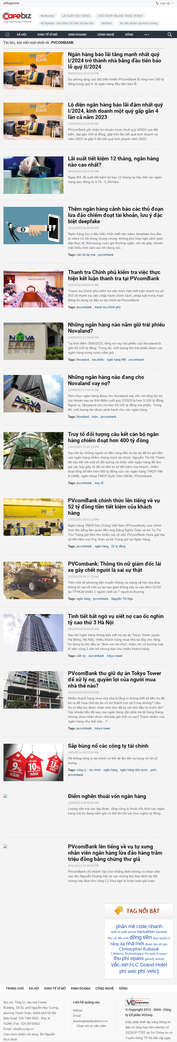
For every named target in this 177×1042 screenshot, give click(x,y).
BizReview (47, 16)
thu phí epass (129, 958)
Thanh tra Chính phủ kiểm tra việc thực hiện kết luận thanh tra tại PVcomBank (114, 275)
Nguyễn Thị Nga (122, 598)
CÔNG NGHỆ (105, 34)
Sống (123, 988)
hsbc (95, 416)
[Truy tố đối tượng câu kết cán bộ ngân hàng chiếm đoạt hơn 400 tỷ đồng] (35, 450)
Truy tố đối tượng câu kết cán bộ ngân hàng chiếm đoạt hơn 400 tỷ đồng (113, 437)
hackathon (146, 931)
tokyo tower (114, 656)
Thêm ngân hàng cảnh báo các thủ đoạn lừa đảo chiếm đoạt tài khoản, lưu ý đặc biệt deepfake (115, 215)
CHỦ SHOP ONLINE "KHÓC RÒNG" (120, 16)
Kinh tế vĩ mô (55, 988)
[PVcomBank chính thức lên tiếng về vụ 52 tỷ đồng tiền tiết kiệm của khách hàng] (35, 517)
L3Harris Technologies (127, 953)
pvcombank (106, 254)
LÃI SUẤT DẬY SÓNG (76, 16)
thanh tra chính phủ (108, 307)
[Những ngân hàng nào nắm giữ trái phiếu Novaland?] (35, 341)
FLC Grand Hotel (148, 965)
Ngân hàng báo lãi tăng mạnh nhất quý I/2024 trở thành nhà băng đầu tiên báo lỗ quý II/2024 (114, 60)
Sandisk (161, 932)
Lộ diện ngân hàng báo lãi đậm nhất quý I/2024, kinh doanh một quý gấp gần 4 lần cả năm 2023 (115, 111)
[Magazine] (11, 3)
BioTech (107, 23)
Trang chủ (15, 988)
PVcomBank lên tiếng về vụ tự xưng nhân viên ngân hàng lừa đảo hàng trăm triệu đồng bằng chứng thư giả (115, 853)
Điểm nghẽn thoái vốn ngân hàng (107, 796)
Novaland (83, 359)
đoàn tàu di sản (156, 944)
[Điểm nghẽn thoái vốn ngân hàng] (35, 813)
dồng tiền (141, 937)
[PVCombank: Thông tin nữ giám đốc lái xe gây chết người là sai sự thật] (35, 580)
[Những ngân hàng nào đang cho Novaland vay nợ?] (35, 393)
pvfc (153, 770)
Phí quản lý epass (156, 953)
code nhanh (149, 926)
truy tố (99, 483)
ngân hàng (102, 546)
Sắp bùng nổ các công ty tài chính (108, 746)
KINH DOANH (77, 34)
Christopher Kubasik (139, 949)
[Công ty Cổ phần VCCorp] (137, 1001)
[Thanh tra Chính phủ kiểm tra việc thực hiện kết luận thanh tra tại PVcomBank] (35, 289)
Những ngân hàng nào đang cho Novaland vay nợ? (106, 380)
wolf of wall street (123, 932)
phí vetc (128, 971)
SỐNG (129, 34)
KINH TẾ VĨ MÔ (47, 34)
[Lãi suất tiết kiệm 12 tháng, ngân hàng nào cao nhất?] (35, 175)
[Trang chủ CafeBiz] (7, 34)
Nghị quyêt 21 (161, 938)
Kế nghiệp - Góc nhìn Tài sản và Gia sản (67, 23)
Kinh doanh (80, 988)
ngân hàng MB (116, 359)
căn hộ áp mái (86, 254)
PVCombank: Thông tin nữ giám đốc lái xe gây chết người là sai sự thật (114, 567)
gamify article (154, 959)
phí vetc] (148, 971)
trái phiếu (98, 359)
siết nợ (81, 656)
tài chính (95, 770)
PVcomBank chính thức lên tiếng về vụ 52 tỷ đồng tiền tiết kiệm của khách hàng (114, 506)
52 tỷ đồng (118, 546)
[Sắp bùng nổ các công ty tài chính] (35, 762)
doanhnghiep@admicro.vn (90, 1021)
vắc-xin (119, 964)
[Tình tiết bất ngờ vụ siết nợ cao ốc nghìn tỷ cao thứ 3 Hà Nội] (35, 633)
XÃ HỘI (22, 34)
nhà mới (135, 943)
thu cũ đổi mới (118, 938)
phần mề (125, 926)
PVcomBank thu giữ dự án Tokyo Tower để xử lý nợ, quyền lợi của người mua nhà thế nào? (114, 679)
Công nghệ (104, 988)
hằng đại (117, 944)
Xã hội (34, 988)
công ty (81, 770)
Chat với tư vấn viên (91, 1026)
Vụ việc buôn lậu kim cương (139, 23)
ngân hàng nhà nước (134, 770)
